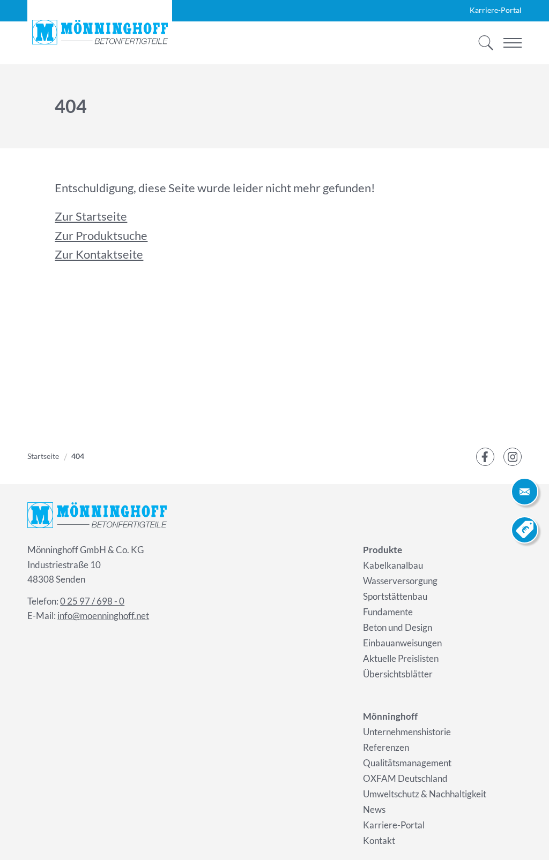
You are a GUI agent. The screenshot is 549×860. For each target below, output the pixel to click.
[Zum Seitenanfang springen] (524, 835)
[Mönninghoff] (99, 32)
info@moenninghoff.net (103, 615)
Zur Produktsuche (101, 235)
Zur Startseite (91, 216)
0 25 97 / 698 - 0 (92, 601)
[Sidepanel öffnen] (524, 491)
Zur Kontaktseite (99, 254)
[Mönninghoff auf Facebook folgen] (485, 457)
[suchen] (482, 42)
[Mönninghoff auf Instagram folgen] (512, 457)
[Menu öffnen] (512, 42)
